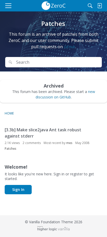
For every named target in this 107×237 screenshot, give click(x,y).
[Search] (90, 5)
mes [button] (69, 143)
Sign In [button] (18, 189)
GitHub (69, 46)
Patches (10, 148)
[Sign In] (99, 5)
